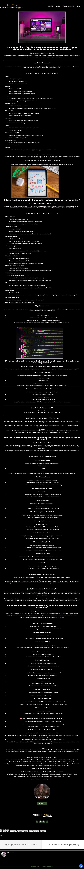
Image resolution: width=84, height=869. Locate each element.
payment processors (41, 399)
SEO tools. (47, 315)
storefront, (21, 446)
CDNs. (50, 287)
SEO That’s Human (10, 273)
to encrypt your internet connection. (55, 577)
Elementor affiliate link (33, 771)
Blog (78, 6)
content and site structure (21, 135)
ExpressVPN (14, 581)
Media (58, 6)
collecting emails (51, 108)
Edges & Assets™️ (68, 6)
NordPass (41, 494)
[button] (37, 821)
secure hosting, (35, 295)
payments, (31, 300)
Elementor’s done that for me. (63, 322)
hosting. (23, 123)
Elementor (52, 203)
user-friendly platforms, (22, 156)
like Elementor (50, 473)
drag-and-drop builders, (69, 156)
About (50, 6)
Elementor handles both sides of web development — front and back (20, 430)
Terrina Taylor (11, 852)
